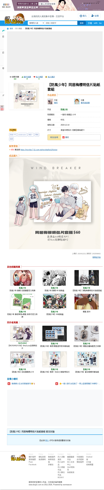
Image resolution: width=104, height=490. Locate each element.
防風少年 (13, 135)
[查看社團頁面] (77, 101)
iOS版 (88, 462)
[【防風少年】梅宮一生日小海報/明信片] (54, 359)
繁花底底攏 (85, 103)
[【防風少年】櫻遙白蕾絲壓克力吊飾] (86, 333)
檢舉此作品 (96, 257)
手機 (90, 23)
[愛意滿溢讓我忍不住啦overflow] (52, 5)
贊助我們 (80, 462)
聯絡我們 (51, 457)
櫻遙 (36, 135)
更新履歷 (32, 459)
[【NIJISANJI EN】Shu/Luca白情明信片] (22, 333)
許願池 (50, 465)
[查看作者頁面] (50, 101)
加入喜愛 (39, 77)
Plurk (31, 462)
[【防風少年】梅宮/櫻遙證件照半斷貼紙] (54, 333)
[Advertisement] (54, 52)
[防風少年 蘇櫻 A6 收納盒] (54, 278)
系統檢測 (70, 472)
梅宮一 (31, 135)
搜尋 (81, 23)
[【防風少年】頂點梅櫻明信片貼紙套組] (86, 278)
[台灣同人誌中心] (15, 18)
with (95, 23)
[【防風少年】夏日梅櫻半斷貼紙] (86, 359)
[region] (34, 408)
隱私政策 (42, 457)
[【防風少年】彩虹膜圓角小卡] (22, 359)
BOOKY (61, 477)
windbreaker (22, 135)
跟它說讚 (27, 77)
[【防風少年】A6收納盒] (54, 302)
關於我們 (32, 457)
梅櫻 (11, 139)
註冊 (97, 16)
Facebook (32, 465)
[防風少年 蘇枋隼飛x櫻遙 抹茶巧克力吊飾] (22, 302)
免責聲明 (42, 459)
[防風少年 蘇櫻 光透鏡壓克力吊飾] (22, 278)
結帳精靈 (89, 465)
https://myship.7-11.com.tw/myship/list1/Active (38, 150)
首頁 (11, 29)
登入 (85, 16)
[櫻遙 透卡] (86, 302)
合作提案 (80, 459)
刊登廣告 (80, 457)
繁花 (56, 103)
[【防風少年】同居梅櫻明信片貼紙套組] (26, 96)
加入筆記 (51, 77)
